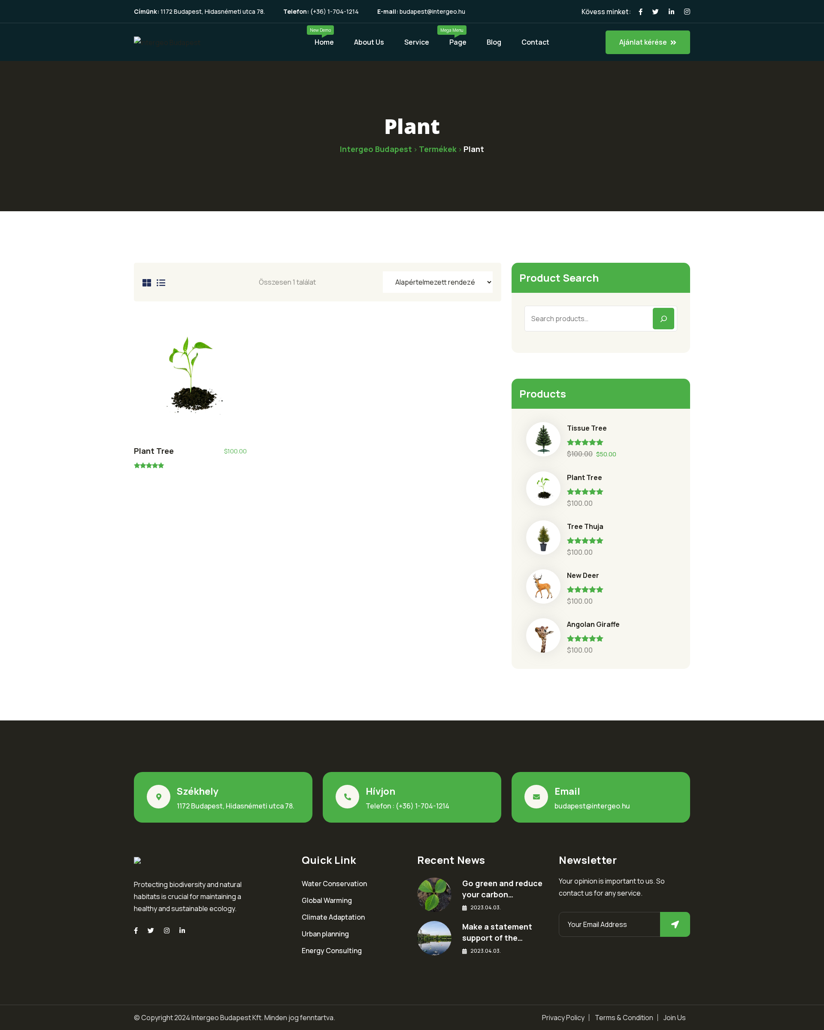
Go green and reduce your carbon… (502, 888)
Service (416, 42)
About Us (369, 42)
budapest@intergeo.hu (432, 11)
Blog (494, 42)
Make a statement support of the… (497, 932)
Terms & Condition (624, 1017)
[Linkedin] (182, 930)
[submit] (675, 924)
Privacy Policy (563, 1017)
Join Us (674, 1017)
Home (324, 42)
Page (458, 42)
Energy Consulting (332, 950)
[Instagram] (167, 930)
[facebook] (136, 930)
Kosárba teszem (190, 379)
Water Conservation (334, 883)
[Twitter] (151, 930)
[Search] (663, 318)
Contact (535, 42)
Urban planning (325, 934)
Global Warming (327, 900)
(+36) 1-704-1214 (334, 11)
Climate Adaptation (333, 917)
